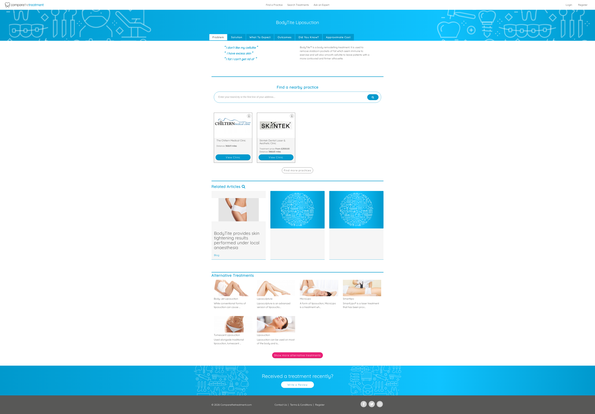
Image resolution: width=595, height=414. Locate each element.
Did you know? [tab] (309, 37)
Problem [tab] (218, 37)
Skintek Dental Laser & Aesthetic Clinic (276, 138)
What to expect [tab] (260, 37)
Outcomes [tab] (284, 37)
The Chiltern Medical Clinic (233, 138)
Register (583, 4)
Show (297, 355)
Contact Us (281, 404)
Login (569, 4)
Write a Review (297, 384)
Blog (216, 255)
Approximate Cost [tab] (338, 37)
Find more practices (297, 170)
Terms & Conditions (301, 404)
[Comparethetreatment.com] (24, 5)
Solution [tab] (236, 37)
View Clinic (233, 157)
